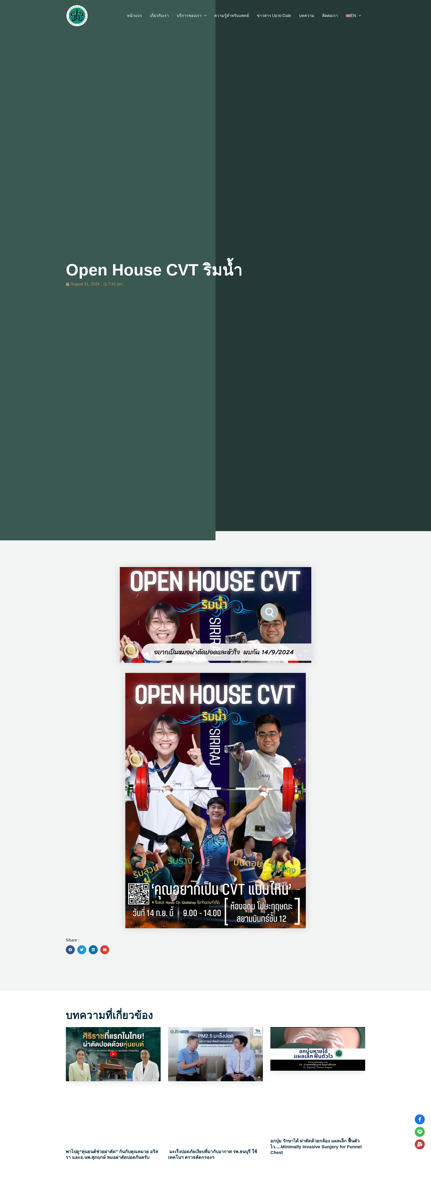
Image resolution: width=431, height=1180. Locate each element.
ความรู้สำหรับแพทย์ (231, 15)
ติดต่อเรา (330, 15)
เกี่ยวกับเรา (159, 15)
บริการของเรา (189, 15)
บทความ (306, 15)
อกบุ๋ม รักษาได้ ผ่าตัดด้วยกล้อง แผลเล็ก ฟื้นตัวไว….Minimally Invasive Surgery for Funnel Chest (316, 1146)
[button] (204, 16)
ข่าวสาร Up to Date (274, 15)
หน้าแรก (134, 15)
